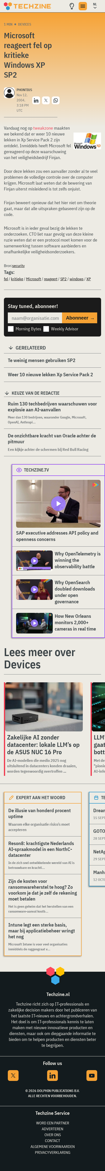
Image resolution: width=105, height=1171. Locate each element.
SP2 (63, 278)
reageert (50, 278)
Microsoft (33, 278)
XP (88, 278)
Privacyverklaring (52, 1152)
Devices (24, 24)
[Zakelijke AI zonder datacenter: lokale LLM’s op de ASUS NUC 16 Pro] (44, 706)
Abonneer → (80, 318)
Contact (52, 1140)
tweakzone (43, 128)
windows (77, 278)
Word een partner (52, 1122)
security (18, 265)
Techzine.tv (36, 470)
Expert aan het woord (40, 797)
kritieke (17, 278)
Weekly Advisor (64, 329)
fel (6, 278)
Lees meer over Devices (39, 658)
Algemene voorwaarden (53, 1146)
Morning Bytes (28, 329)
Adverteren (52, 1128)
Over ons (52, 1134)
